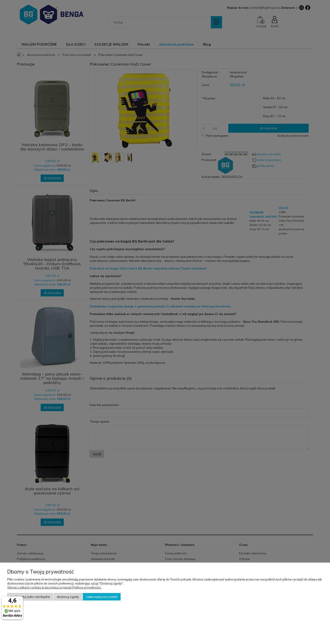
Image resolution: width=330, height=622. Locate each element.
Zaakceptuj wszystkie (102, 597)
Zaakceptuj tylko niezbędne (30, 597)
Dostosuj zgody (68, 597)
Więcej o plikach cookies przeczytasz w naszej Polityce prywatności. (54, 587)
